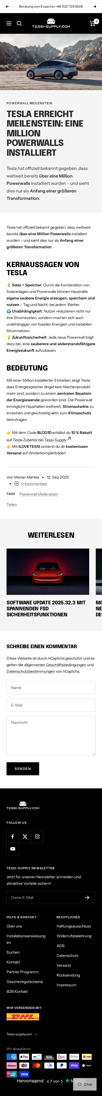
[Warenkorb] (92, 23)
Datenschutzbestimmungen (31, 671)
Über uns (14, 926)
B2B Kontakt (17, 991)
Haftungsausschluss (74, 926)
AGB (60, 945)
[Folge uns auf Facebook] (13, 837)
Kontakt (13, 962)
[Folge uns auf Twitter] (25, 837)
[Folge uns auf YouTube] (13, 849)
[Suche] (19, 23)
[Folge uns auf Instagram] (37, 837)
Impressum (66, 984)
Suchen (13, 952)
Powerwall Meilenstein (29, 103)
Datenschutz (68, 955)
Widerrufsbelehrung (74, 935)
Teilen (12, 504)
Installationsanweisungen (26, 939)
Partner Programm (23, 971)
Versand (64, 965)
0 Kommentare (34, 483)
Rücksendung (68, 975)
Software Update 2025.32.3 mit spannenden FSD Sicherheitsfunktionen (46, 609)
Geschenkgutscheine (25, 981)
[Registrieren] (87, 897)
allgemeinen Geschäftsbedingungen (55, 664)
